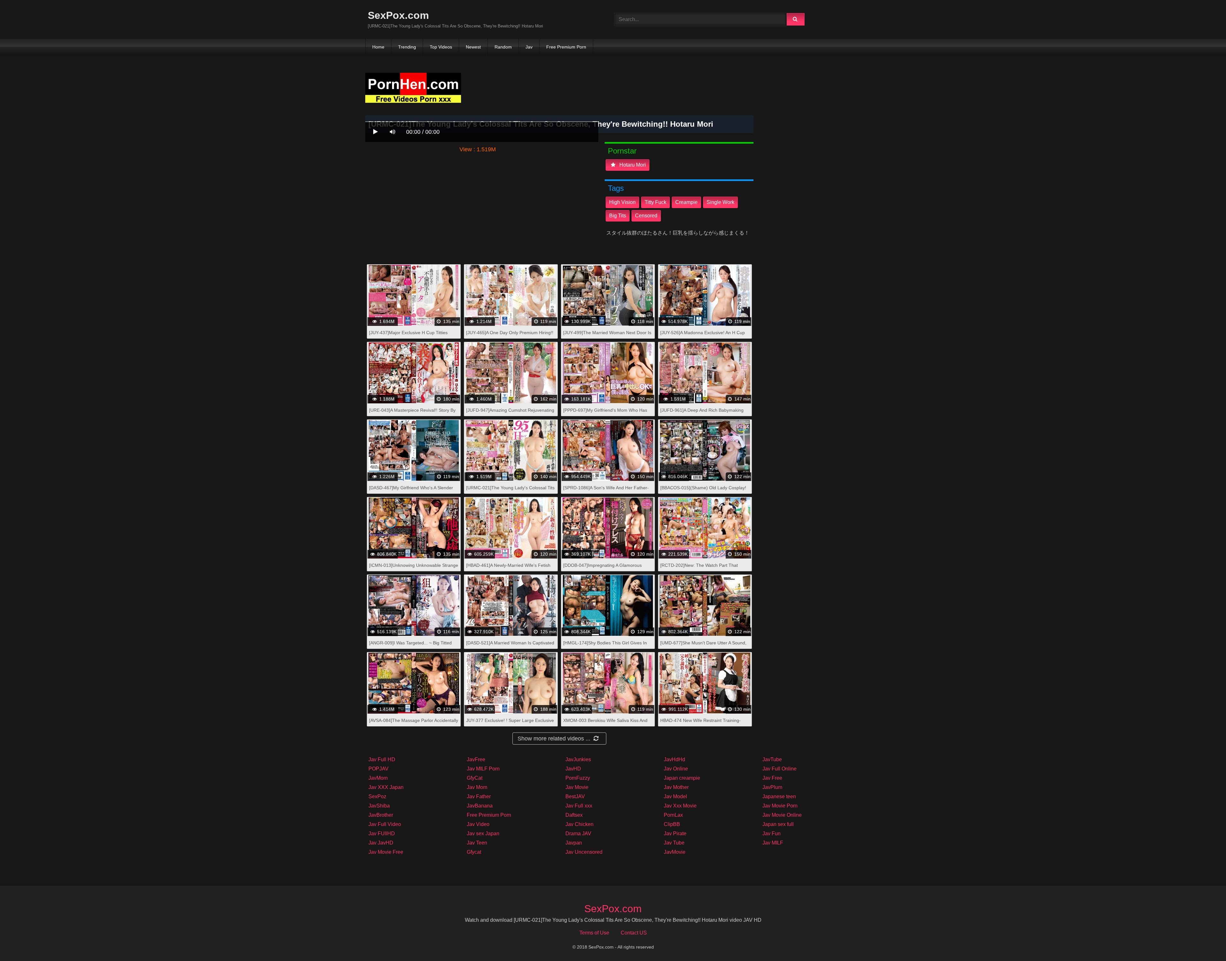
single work (720, 202)
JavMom (378, 778)
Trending (407, 46)
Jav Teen (477, 842)
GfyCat (474, 778)
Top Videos (441, 46)
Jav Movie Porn (780, 805)
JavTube (772, 759)
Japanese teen (779, 796)
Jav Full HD (381, 759)
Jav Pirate (675, 833)
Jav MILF (772, 842)
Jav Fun (771, 833)
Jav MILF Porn (483, 768)
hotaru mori (632, 165)
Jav (529, 46)
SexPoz (377, 796)
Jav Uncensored (583, 852)
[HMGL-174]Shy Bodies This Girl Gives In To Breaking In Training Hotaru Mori (605, 646)
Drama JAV (578, 833)
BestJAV (575, 796)
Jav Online (676, 768)
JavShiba (379, 805)
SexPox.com (398, 15)
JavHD (573, 768)
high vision (622, 202)
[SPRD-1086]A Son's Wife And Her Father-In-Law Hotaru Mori (606, 491)
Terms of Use (594, 932)
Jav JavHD (380, 842)
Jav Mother (676, 787)
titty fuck (655, 202)
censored (646, 215)
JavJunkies (578, 759)
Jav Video (478, 824)
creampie (686, 202)
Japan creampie (682, 778)
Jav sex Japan (483, 833)
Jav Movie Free (385, 852)
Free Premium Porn (566, 46)
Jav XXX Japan (386, 787)
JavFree (476, 759)
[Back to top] (1204, 942)
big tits (617, 215)
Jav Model (675, 796)
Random (503, 46)
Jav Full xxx (578, 805)
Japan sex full (778, 824)
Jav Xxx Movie (680, 805)
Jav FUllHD (381, 833)
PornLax (673, 815)
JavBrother (380, 815)
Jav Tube (674, 842)
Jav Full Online (779, 768)
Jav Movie (576, 787)
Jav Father (479, 796)
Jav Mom (477, 787)
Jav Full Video (384, 824)
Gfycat (474, 852)
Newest (473, 46)
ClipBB (672, 824)
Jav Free (772, 778)
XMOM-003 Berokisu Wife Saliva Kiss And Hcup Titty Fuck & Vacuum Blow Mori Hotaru (607, 724)
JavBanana (480, 805)
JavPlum (772, 787)
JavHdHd (674, 759)
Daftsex (574, 815)
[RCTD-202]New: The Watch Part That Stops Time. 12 (699, 568)
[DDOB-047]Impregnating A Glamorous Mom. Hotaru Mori (602, 568)
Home (378, 46)
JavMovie (674, 852)
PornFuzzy (577, 778)
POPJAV (378, 768)
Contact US (634, 932)
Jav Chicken (579, 824)
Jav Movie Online (782, 815)
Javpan (573, 842)
